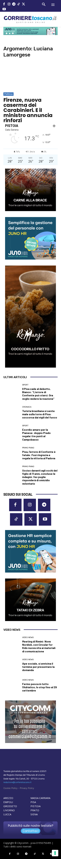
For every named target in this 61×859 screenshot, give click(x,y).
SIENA (34, 814)
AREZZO (8, 798)
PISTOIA (35, 806)
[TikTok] (18, 4)
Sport (25, 385)
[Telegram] (13, 4)
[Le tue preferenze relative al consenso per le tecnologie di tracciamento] (55, 853)
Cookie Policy (10, 788)
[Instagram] (9, 4)
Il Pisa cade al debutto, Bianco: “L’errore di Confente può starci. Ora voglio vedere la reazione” (38, 393)
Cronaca (26, 407)
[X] (23, 4)
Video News (28, 637)
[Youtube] (4, 9)
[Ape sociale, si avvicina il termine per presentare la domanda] (11, 665)
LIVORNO (9, 810)
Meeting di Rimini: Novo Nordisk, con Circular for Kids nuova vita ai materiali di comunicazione (38, 646)
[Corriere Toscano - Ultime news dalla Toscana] (30, 19)
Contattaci (31, 831)
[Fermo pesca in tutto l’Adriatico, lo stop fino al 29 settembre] (11, 685)
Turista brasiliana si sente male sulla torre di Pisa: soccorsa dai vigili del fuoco (39, 414)
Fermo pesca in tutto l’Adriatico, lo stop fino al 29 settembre (39, 687)
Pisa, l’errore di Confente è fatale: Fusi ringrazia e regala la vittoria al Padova (39, 455)
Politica (8, 93)
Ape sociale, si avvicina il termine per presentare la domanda (38, 667)
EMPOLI (8, 802)
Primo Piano (28, 448)
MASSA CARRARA (40, 798)
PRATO (34, 810)
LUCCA (7, 814)
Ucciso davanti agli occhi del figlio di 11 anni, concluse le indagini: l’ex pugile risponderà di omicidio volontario (39, 477)
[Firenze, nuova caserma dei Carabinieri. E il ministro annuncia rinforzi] (30, 76)
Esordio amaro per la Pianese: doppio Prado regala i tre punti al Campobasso (36, 434)
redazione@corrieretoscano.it (17, 782)
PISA (33, 802)
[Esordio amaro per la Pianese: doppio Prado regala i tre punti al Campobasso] (11, 433)
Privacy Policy (27, 788)
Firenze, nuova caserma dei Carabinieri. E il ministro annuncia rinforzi (28, 110)
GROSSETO (10, 806)
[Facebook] (4, 4)
